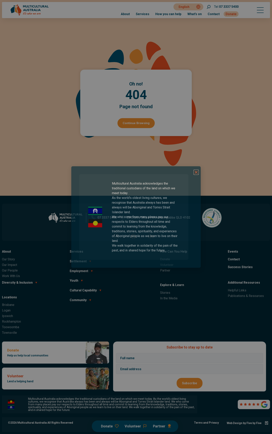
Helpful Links (237, 290)
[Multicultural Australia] (30, 15)
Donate (231, 14)
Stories (165, 293)
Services (142, 14)
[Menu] (260, 10)
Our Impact (9, 265)
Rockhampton (11, 321)
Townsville (9, 333)
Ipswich (7, 316)
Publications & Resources (246, 296)
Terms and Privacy (206, 422)
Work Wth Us (11, 276)
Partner (165, 270)
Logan (6, 310)
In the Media (168, 298)
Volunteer (166, 265)
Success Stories (240, 267)
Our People (10, 270)
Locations (9, 297)
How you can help (168, 14)
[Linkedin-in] (151, 236)
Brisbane (8, 305)
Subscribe (189, 383)
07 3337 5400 (226, 7)
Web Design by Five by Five (244, 423)
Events (233, 251)
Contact (214, 14)
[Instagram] (116, 236)
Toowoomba (10, 327)
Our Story (8, 259)
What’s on (194, 14)
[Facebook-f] (133, 236)
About (125, 14)
